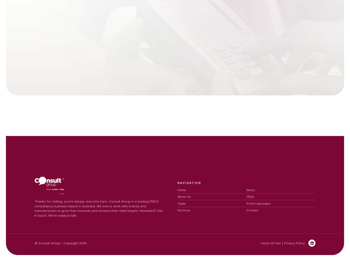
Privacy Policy (294, 243)
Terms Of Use (270, 243)
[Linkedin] (311, 243)
